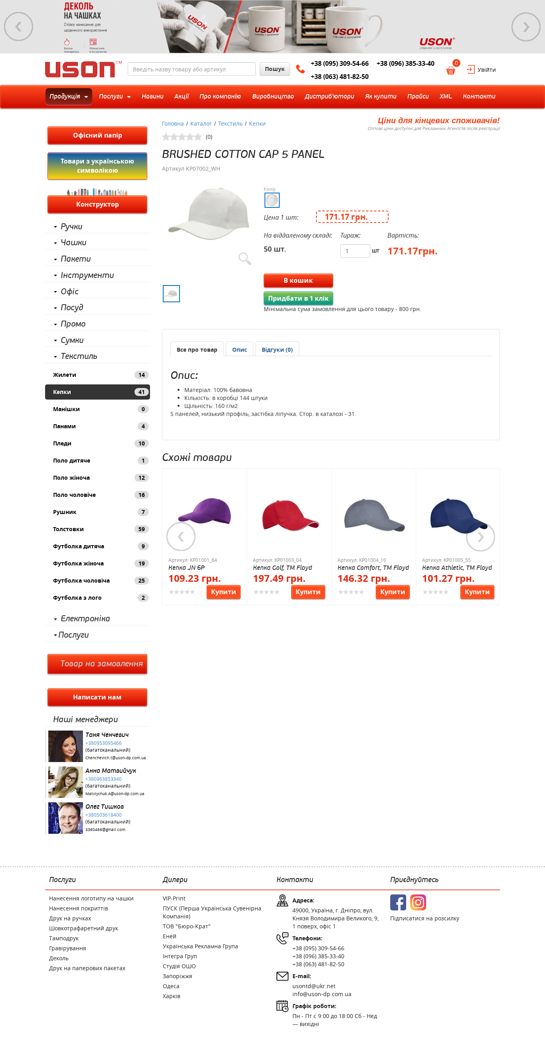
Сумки (72, 340)
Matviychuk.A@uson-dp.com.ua (114, 793)
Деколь (59, 958)
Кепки (99, 392)
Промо (73, 324)
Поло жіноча (99, 477)
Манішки (99, 409)
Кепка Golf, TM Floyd (282, 567)
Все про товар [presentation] (197, 349)
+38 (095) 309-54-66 (340, 63)
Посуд (72, 308)
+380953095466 (103, 743)
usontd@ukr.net (314, 986)
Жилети (99, 374)
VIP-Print (174, 898)
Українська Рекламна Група (200, 946)
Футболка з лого (99, 597)
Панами (99, 426)
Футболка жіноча (99, 563)
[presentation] (239, 350)
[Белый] (272, 200)
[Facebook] (398, 902)
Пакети (76, 259)
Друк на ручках (70, 918)
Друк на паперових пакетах (87, 968)
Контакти (294, 880)
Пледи (99, 443)
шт (375, 250)
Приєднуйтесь (414, 880)
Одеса (171, 986)
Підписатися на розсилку (424, 918)
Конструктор (97, 204)
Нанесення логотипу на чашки (91, 898)
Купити (223, 591)
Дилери (175, 880)
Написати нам (97, 697)
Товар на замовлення (101, 664)
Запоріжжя (177, 976)
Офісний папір (97, 135)
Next (526, 26)
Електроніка (85, 619)
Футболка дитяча (99, 546)
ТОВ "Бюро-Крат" (187, 926)
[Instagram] (418, 902)
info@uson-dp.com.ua (321, 994)
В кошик (298, 280)
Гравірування (67, 948)
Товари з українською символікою (97, 166)
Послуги (73, 635)
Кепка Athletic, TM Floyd (457, 567)
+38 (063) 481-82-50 (340, 76)
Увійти (487, 69)
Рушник (99, 512)
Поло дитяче (99, 460)
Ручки (71, 227)
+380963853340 (103, 779)
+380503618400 (103, 814)
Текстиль (79, 356)
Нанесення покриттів (78, 908)
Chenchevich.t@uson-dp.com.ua (115, 757)
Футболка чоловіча (99, 580)
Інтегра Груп (180, 956)
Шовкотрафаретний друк (83, 928)
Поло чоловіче (99, 494)
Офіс (70, 292)
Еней (169, 936)
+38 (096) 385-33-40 (405, 63)
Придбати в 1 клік (298, 298)
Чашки (73, 243)
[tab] (197, 348)
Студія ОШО (179, 966)
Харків (171, 996)
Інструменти (87, 275)
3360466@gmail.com (105, 829)
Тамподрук (64, 938)
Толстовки (99, 529)
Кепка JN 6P (186, 567)
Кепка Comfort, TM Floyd (373, 567)
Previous (19, 26)
